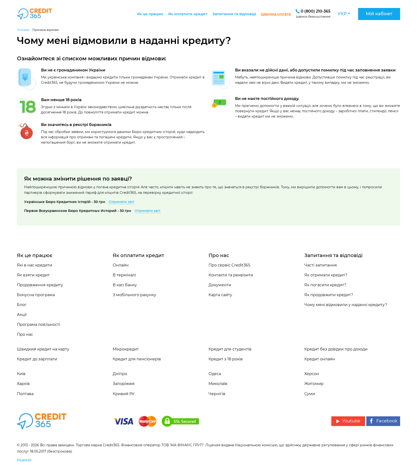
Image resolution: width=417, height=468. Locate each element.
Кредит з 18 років (225, 359)
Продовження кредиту (40, 285)
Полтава (25, 393)
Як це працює (150, 14)
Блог (22, 304)
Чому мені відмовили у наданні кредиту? (345, 304)
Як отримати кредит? (325, 275)
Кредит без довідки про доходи (336, 349)
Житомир (314, 383)
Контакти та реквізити (230, 275)
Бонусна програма (36, 295)
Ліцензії (24, 460)
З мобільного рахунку (134, 295)
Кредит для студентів (229, 349)
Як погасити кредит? (325, 285)
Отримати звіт (121, 202)
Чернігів (216, 393)
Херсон (311, 373)
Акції (22, 314)
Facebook (386, 421)
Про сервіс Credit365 (229, 265)
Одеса (214, 373)
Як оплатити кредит (188, 14)
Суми (309, 393)
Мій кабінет (379, 13)
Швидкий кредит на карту (43, 349)
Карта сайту (220, 295)
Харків (23, 383)
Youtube (351, 421)
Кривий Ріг (124, 393)
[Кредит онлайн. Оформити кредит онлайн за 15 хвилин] (40, 14)
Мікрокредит (126, 349)
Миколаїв (217, 383)
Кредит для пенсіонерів (137, 359)
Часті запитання (320, 265)
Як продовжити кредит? (328, 295)
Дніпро (120, 373)
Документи (219, 285)
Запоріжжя (124, 383)
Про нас (25, 334)
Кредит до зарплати (37, 359)
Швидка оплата (276, 14)
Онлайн (121, 265)
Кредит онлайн (319, 359)
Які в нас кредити (34, 265)
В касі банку (125, 285)
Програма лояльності (38, 324)
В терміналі (124, 275)
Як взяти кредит (33, 275)
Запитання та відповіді (234, 14)
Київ (21, 373)
